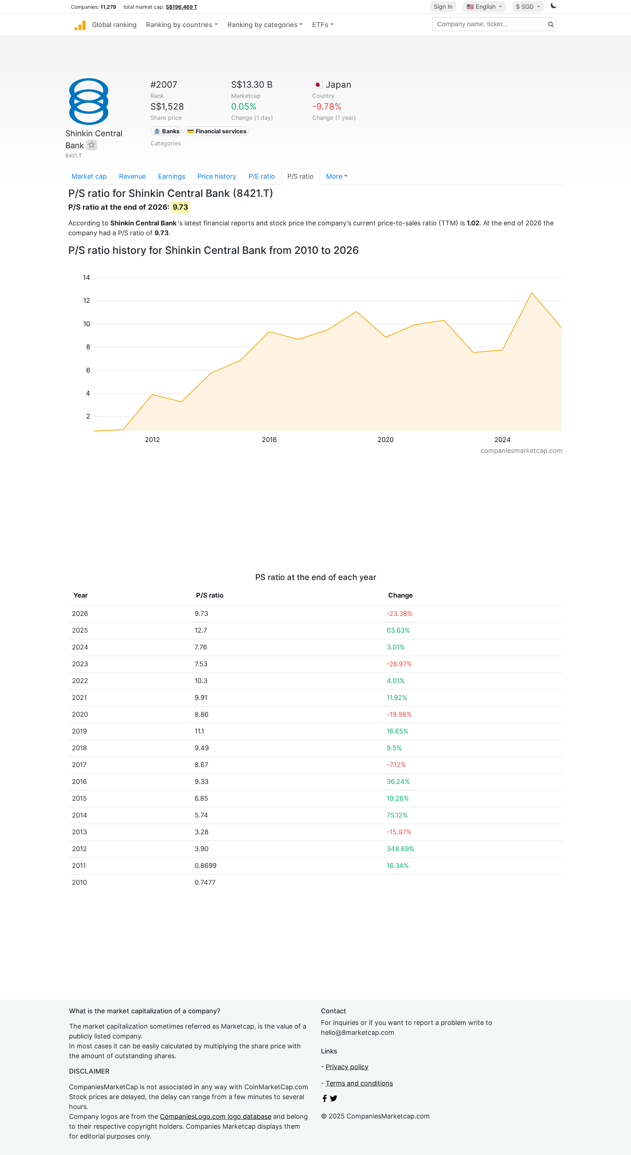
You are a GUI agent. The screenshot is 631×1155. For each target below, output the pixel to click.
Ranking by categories (262, 24)
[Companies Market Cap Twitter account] (333, 1099)
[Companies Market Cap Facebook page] (324, 1099)
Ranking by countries (179, 24)
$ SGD (526, 6)
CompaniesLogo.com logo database (215, 1116)
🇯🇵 (331, 84)
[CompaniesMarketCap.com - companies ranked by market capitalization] (79, 24)
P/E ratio (262, 176)
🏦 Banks (166, 131)
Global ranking (114, 24)
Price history (217, 176)
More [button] (334, 176)
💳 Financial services (216, 131)
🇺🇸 (481, 6)
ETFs (320, 24)
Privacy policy (347, 1067)
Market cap (89, 176)
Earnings (171, 176)
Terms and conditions (359, 1083)
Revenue (132, 176)
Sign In (443, 6)
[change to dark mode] (554, 7)
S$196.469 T (181, 7)
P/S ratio (300, 176)
